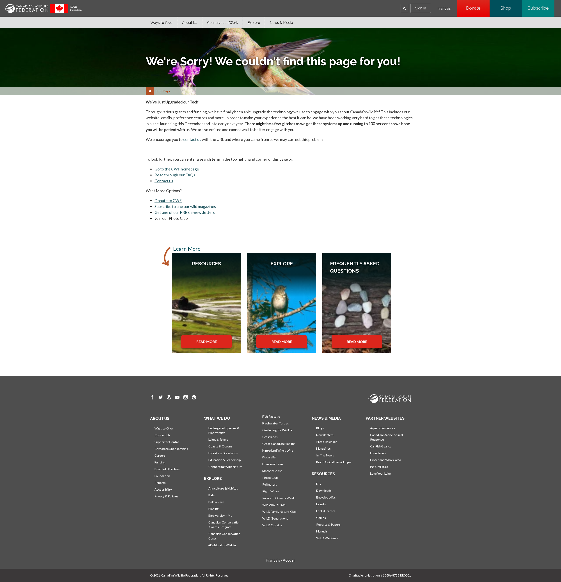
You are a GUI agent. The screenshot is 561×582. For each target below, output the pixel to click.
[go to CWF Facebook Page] (152, 398)
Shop (511, 8)
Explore (254, 23)
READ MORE (206, 341)
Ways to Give (161, 23)
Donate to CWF (168, 200)
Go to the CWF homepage (176, 169)
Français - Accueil (280, 560)
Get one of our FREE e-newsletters (184, 212)
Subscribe (541, 8)
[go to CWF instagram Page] (185, 398)
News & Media (281, 23)
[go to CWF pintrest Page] (194, 398)
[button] (404, 8)
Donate (478, 8)
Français (444, 9)
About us (159, 418)
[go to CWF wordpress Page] (169, 398)
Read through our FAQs (174, 174)
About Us (189, 23)
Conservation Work (222, 23)
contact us (192, 139)
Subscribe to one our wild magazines (185, 206)
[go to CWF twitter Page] (160, 398)
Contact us (163, 180)
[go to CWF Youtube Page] (177, 398)
